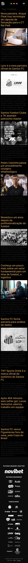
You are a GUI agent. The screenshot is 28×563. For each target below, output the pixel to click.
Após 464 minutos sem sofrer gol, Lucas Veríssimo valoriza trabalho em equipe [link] (13, 403)
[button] (23, 3)
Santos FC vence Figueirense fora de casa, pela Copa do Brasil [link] (12, 434)
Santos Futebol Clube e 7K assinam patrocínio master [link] (13, 115)
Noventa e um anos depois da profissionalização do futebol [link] (13, 222)
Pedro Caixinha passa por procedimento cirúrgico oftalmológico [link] (13, 167)
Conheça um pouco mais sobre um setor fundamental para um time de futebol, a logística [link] (13, 271)
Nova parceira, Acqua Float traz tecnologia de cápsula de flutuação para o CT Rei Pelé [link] (13, 19)
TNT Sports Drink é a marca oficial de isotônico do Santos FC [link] (13, 375)
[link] (4, 3)
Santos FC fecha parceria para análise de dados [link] (13, 321)
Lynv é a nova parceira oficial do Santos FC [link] (14, 67)
